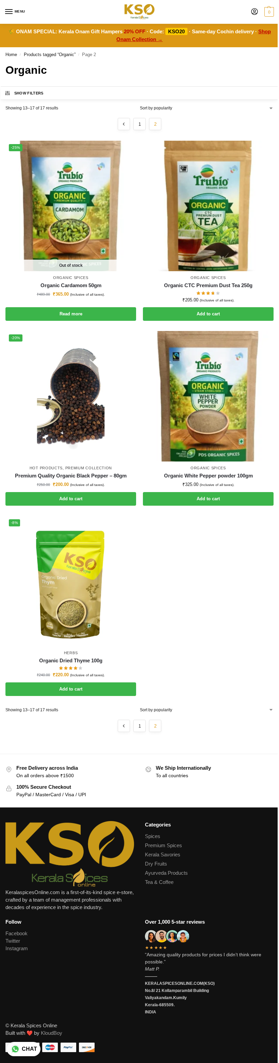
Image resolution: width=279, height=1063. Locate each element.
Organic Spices (70, 278)
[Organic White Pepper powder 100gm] (208, 396)
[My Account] (254, 12)
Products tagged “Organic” (50, 54)
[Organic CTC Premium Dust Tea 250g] (208, 206)
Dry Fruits (156, 864)
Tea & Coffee (159, 882)
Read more (71, 313)
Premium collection (88, 468)
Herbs (71, 653)
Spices (152, 836)
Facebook (16, 933)
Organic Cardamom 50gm (70, 285)
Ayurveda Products (166, 873)
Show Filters (29, 93)
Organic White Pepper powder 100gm (208, 475)
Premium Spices (163, 845)
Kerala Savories (162, 854)
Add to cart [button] (208, 313)
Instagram (16, 948)
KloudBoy (51, 1033)
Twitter (12, 941)
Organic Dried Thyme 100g (70, 660)
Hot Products (46, 468)
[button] (268, 12)
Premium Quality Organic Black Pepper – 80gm (71, 475)
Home (11, 54)
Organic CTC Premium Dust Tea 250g (208, 285)
